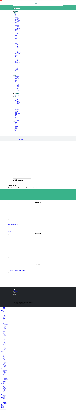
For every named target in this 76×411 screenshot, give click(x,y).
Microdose (5, 361)
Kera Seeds (16, 22)
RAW (16, 61)
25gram (18, 84)
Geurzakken (5, 326)
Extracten (17, 104)
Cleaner (4, 315)
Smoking (17, 67)
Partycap (4, 349)
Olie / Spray (4, 387)
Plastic (17, 37)
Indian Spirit (4, 371)
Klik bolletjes (18, 73)
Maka (17, 83)
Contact (35, 2)
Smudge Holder (4, 388)
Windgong (4, 389)
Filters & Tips (18, 49)
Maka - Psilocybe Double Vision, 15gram (12, 262)
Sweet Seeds (16, 30)
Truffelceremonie (18, 92)
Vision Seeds (16, 31)
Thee (15, 79)
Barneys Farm (16, 17)
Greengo (17, 63)
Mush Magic (18, 85)
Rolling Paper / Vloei (19, 52)
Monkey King (16, 55)
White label (18, 86)
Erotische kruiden (18, 97)
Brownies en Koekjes (17, 76)
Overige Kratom (18, 102)
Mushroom (2, 369)
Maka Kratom (4, 382)
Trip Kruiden (18, 105)
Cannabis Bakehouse (17, 78)
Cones (16, 41)
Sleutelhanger (5, 348)
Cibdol (16, 122)
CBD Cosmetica (4, 395)
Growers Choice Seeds (17, 20)
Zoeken (13, 8)
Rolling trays (4, 338)
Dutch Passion (16, 19)
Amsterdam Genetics (17, 16)
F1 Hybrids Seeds (17, 15)
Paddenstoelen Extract (17, 95)
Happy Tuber (18, 91)
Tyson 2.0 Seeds (18, 28)
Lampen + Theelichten (17, 113)
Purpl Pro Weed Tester (17, 56)
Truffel (17, 46)
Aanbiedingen (16, 11)
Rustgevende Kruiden (6, 379)
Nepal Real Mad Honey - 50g (11, 231)
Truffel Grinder (16, 88)
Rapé (17, 99)
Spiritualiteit (2, 383)
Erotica (2, 404)
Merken (2, 405)
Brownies (5, 352)
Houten (17, 44)
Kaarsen (16, 112)
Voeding (16, 118)
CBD (17, 27)
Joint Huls (4, 331)
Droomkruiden (18, 103)
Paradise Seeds (16, 24)
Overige (17, 65)
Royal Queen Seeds (17, 25)
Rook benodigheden (17, 130)
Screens (4, 347)
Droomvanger (16, 111)
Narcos (3, 332)
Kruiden (15, 96)
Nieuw (15, 12)
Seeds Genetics (16, 29)
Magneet (17, 72)
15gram (5, 360)
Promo (17, 33)
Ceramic (17, 57)
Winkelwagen (36, 3)
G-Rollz (17, 66)
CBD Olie (16, 123)
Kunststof (17, 59)
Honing (16, 80)
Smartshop (15, 75)
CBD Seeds (16, 14)
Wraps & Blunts (16, 69)
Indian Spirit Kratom (17, 107)
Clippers (3, 317)
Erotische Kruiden (5, 378)
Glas (4, 312)
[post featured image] (10, 230)
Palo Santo (16, 114)
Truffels (3, 364)
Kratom (16, 100)
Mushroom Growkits (17, 93)
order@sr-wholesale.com (16, 291)
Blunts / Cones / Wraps (6, 324)
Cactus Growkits (4, 353)
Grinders (16, 43)
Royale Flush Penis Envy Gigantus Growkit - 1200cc (13, 224)
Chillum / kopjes (5, 316)
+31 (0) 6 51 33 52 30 (15, 290)
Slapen (16, 127)
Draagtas (4, 325)
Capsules (17, 71)
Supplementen (16, 128)
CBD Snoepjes (4, 396)
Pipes (3, 333)
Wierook (16, 115)
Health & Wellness (3, 397)
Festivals (15, 129)
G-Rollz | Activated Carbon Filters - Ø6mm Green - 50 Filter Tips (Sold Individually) (16, 277)
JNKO (16, 54)
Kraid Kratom (18, 101)
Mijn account (2, 406)
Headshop (2, 310)
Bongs (16, 38)
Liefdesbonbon (16, 81)
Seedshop (15, 13)
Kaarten (3, 386)
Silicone (17, 40)
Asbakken (16, 35)
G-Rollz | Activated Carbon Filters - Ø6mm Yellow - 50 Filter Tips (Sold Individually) (16, 270)
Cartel (4, 339)
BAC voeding (18, 119)
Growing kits (16, 117)
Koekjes (17, 77)
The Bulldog (16, 68)
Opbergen (3, 346)
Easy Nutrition (18, 120)
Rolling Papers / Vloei (17, 62)
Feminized (18, 18)
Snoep (16, 82)
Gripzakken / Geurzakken (17, 53)
